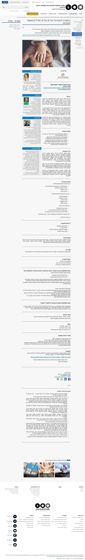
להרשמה (5, 2)
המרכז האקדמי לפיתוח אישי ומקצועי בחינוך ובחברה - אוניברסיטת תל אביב (82, 17)
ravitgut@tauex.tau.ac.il (60, 377)
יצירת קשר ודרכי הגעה (77, 517)
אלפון (43, 2)
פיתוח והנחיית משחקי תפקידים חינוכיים (77, 44)
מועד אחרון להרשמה (32, 13)
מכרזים (81, 525)
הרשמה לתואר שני (35, 491)
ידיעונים (65, 525)
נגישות (31, 515)
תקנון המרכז (67, 372)
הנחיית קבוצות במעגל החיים (78, 37)
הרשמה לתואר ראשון (34, 489)
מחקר (60, 487)
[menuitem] (50, 2)
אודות (80, 13)
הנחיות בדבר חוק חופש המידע (25, 521)
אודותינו (81, 487)
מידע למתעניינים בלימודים (60, 519)
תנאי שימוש (30, 527)
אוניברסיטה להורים (77, 28)
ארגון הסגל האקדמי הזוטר (43, 523)
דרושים (81, 521)
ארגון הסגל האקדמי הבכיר (43, 521)
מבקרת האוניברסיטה (78, 529)
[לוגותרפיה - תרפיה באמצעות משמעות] (69, 380)
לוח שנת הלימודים (62, 523)
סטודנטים (43, 13)
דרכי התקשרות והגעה (14, 26)
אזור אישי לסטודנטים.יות (15, 2)
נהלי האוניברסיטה (78, 523)
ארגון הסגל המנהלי (45, 519)
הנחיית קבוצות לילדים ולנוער (78, 40)
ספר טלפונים (15, 493)
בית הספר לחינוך (50, 2)
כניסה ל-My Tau (46, 525)
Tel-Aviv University (36, 2)
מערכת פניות (25, 2)
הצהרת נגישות (29, 523)
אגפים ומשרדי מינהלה (44, 517)
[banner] (42, 7)
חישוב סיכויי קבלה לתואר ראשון (59, 521)
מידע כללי (80, 515)
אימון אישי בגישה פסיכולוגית (77, 30)
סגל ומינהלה (46, 515)
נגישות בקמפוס (29, 517)
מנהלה (16, 487)
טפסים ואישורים (36, 493)
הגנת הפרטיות (29, 525)
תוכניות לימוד (73, 13)
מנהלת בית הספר (13, 491)
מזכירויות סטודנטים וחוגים (11, 489)
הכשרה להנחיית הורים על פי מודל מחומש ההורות (77, 34)
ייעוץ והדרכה (37, 495)
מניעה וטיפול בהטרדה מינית (26, 519)
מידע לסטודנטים (35, 487)
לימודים (65, 515)
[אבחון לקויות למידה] (58, 380)
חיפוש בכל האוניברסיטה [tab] (14, 10)
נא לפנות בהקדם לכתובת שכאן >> (55, 556)
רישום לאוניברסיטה (62, 517)
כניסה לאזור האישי (62, 527)
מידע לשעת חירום (78, 527)
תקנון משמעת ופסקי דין (77, 531)
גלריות (81, 491)
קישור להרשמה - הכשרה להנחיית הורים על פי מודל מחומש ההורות (50, 357)
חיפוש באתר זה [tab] (26, 10)
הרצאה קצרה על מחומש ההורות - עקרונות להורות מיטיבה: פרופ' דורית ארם (41, 35)
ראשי (82, 19)
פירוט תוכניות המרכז (14, 25)
